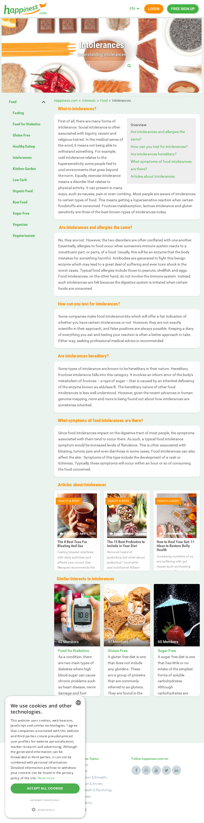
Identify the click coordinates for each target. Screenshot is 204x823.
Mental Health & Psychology (92, 790)
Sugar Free (21, 213)
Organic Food (23, 191)
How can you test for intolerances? (159, 146)
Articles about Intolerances (153, 176)
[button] (45, 809)
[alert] (45, 757)
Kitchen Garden (24, 169)
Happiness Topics (86, 759)
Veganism (20, 224)
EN (132, 8)
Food (12, 102)
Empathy (101, 777)
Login (153, 9)
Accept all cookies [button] (45, 788)
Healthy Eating (24, 146)
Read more (46, 778)
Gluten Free (21, 135)
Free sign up (183, 9)
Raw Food (20, 202)
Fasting (18, 113)
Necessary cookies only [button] (45, 800)
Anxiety (97, 784)
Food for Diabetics (26, 124)
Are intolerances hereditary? (154, 154)
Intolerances (22, 157)
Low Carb (20, 180)
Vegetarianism (24, 235)
